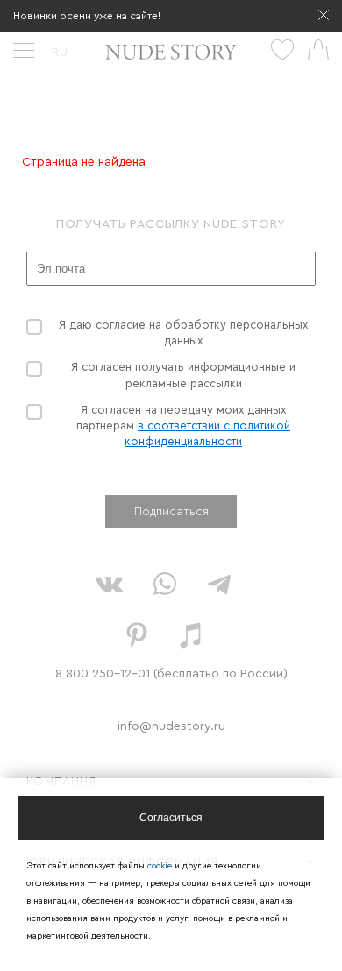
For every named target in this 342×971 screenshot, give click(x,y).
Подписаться (171, 512)
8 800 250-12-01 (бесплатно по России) (171, 674)
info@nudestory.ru (171, 726)
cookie (161, 865)
